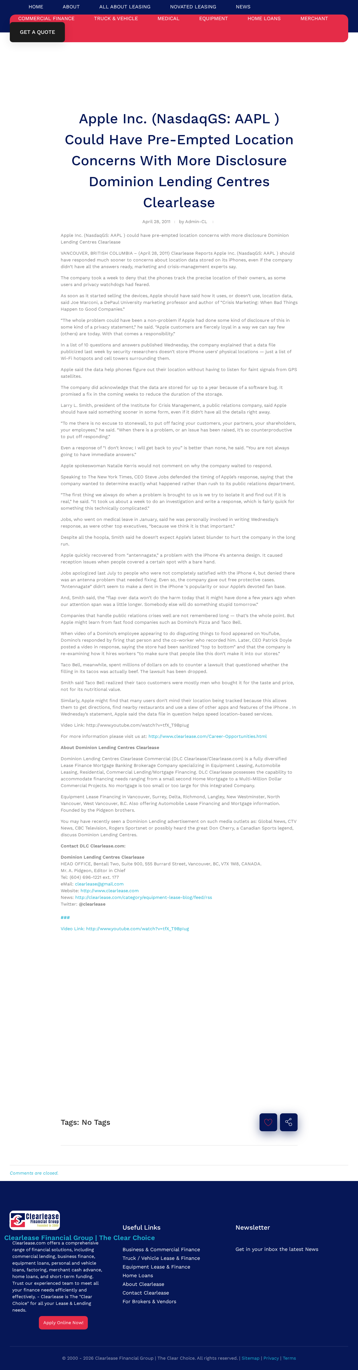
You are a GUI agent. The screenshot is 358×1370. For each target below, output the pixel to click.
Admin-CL (196, 221)
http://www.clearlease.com (110, 890)
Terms (289, 1358)
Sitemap (251, 1358)
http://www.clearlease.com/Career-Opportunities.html (208, 736)
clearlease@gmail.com (99, 884)
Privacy (271, 1358)
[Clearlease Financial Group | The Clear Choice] (79, 1219)
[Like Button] (268, 1122)
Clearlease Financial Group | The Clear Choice (79, 1238)
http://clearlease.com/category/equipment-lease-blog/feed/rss (143, 897)
